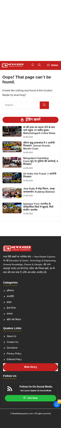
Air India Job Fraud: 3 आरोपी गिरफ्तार (39, 175)
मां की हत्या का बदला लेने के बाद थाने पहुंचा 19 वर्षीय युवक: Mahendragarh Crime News (39, 130)
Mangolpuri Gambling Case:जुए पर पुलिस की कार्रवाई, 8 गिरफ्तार (40, 161)
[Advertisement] (30, 30)
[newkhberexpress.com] (13, 65)
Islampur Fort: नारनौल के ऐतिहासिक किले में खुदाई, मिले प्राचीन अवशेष (38, 207)
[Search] (44, 105)
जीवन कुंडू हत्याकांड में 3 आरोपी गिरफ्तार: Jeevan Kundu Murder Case (39, 146)
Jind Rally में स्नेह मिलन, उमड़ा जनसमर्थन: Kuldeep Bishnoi (39, 190)
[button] (39, 65)
